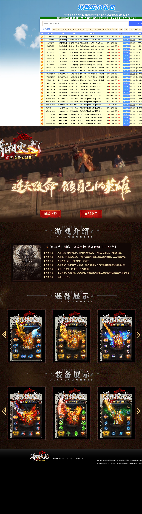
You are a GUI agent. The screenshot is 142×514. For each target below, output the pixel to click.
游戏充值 (89, 213)
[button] (4, 334)
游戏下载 (53, 213)
